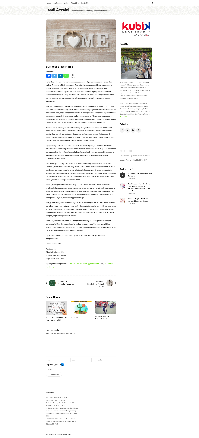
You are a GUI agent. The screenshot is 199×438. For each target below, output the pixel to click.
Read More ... (124, 117)
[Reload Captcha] (62, 364)
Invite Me (85, 3)
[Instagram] (138, 130)
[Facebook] (48, 76)
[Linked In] (133, 130)
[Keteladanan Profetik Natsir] (109, 283)
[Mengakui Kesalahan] (52, 283)
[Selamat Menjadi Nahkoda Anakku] (105, 307)
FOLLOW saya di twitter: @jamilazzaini (83, 263)
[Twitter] (54, 76)
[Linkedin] (60, 76)
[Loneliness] (81, 307)
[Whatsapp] (66, 76)
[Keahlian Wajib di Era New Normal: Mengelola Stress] (122, 200)
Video (66, 3)
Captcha (49, 364)
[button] (62, 364)
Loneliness (74, 317)
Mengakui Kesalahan (66, 284)
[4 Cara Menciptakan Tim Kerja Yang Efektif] (56, 308)
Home (48, 3)
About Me (75, 3)
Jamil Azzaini (57, 9)
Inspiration (57, 3)
